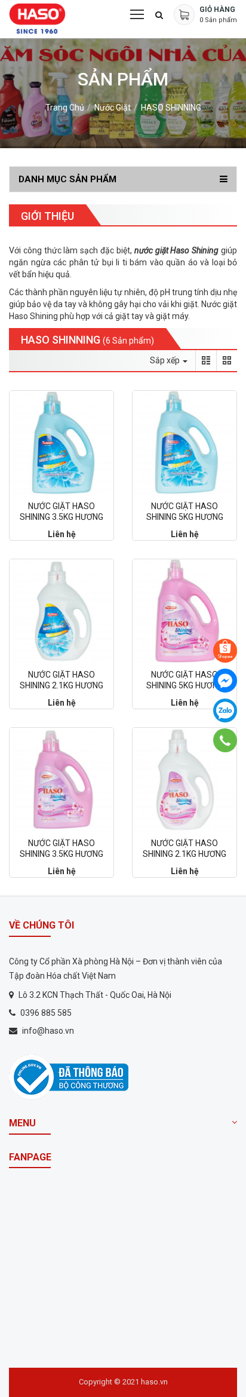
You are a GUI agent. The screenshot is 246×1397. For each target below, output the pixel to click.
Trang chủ (64, 107)
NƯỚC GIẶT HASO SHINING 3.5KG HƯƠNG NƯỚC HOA (61, 853)
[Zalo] (225, 710)
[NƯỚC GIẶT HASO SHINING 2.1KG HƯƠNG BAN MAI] (61, 611)
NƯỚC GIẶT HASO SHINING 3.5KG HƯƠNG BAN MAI (61, 516)
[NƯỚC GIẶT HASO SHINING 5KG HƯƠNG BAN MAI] (184, 443)
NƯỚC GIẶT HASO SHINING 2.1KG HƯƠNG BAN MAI (61, 685)
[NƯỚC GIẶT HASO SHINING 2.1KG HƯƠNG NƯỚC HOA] (184, 780)
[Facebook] (225, 681)
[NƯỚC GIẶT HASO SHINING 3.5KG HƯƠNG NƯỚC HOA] (61, 780)
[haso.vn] (68, 1077)
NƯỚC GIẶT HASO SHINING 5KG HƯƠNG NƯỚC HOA (184, 685)
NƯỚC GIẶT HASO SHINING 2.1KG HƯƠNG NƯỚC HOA (184, 853)
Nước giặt (112, 107)
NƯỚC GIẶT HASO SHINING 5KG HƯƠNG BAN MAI (184, 516)
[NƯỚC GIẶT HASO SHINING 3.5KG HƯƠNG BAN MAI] (61, 443)
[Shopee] (225, 651)
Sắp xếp (166, 360)
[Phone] (225, 740)
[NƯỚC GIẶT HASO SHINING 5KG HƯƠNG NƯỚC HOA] (184, 611)
